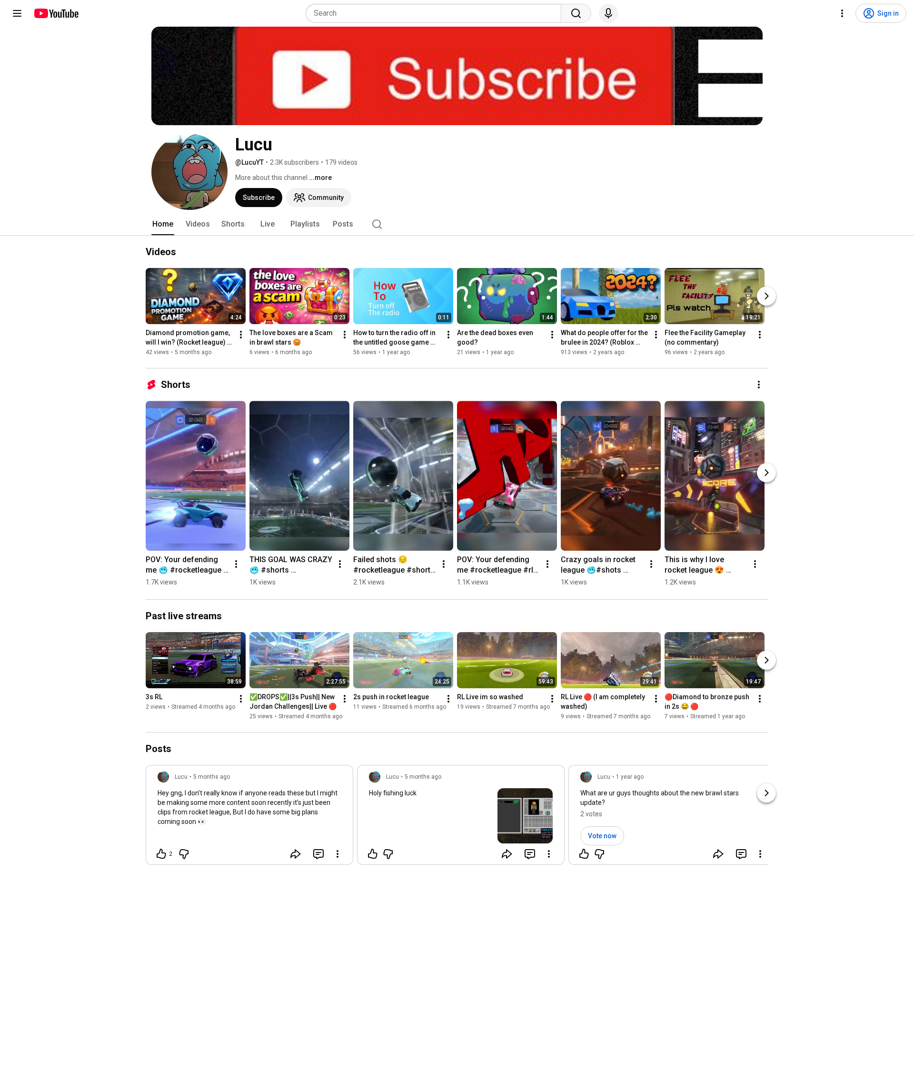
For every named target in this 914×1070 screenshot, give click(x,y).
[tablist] (457, 224)
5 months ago (211, 776)
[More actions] (240, 334)
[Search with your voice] (608, 13)
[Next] (766, 296)
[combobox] (436, 13)
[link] (249, 817)
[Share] (295, 853)
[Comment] (318, 853)
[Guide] (17, 13)
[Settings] (842, 13)
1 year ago (630, 776)
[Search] (576, 13)
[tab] (162, 224)
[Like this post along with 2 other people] (161, 854)
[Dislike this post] (183, 854)
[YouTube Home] (56, 13)
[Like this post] (372, 854)
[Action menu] (337, 853)
